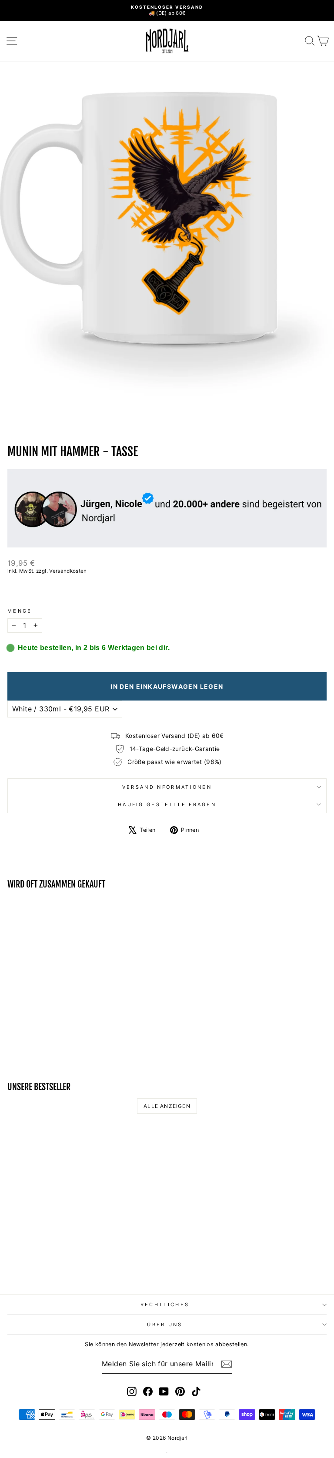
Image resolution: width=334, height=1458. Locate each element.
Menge (19, 611)
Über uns (165, 1324)
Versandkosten (68, 571)
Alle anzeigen (167, 1106)
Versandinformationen (167, 787)
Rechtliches (164, 1304)
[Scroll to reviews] (167, 591)
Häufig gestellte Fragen (167, 804)
